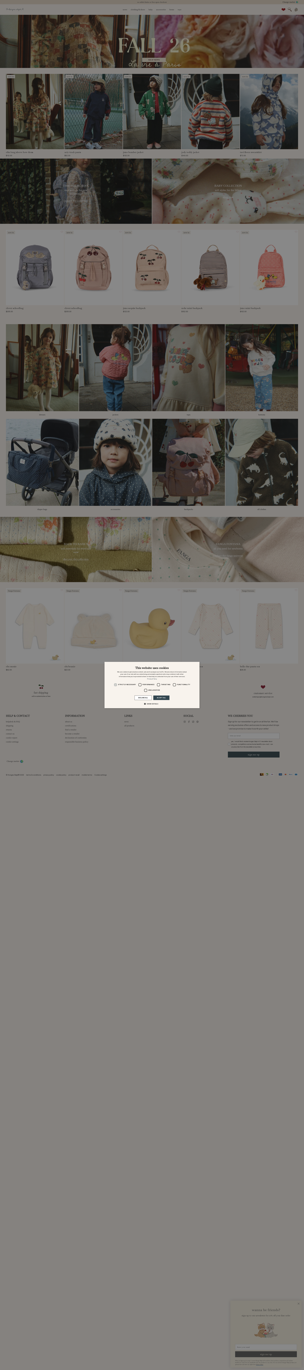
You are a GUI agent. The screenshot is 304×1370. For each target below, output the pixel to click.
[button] (152, 703)
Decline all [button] (143, 698)
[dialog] (152, 685)
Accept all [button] (161, 698)
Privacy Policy (152, 679)
